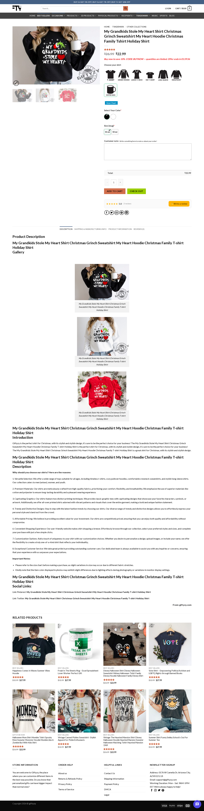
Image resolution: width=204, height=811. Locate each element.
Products (72, 16)
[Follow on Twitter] (159, 790)
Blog (171, 16)
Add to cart (115, 191)
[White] (113, 116)
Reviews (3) (139, 229)
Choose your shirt (112, 65)
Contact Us (109, 773)
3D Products (87, 16)
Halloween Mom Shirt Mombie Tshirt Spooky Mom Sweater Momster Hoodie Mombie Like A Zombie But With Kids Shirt (33, 740)
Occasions (57, 16)
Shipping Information (114, 778)
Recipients (127, 16)
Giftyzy (35, 772)
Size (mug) (109, 126)
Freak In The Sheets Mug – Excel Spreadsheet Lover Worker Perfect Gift (78, 671)
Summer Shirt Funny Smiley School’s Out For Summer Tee (168, 738)
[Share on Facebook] (106, 212)
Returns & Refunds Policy (70, 778)
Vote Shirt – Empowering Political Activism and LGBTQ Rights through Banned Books (169, 671)
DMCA (107, 789)
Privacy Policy (65, 784)
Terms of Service (66, 789)
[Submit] (125, 8)
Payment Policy (111, 784)
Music (155, 16)
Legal (106, 794)
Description (66, 229)
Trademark (142, 16)
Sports (163, 16)
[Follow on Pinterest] (163, 790)
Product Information (120, 229)
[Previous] (17, 55)
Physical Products (108, 16)
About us (62, 773)
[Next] (94, 55)
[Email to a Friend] (116, 212)
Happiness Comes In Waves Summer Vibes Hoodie (31, 671)
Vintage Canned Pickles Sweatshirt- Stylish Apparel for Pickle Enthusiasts (77, 738)
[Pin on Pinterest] (121, 212)
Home (32, 16)
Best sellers (43, 16)
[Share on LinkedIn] (126, 212)
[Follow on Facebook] (151, 790)
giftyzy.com (185, 605)
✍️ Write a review (179, 204)
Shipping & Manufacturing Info (90, 229)
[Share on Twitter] (111, 212)
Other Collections (136, 27)
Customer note (111, 141)
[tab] (66, 229)
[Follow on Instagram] (155, 790)
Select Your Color (112, 110)
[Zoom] (16, 83)
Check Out (136, 191)
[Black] (107, 116)
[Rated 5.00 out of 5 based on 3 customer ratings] (148, 49)
